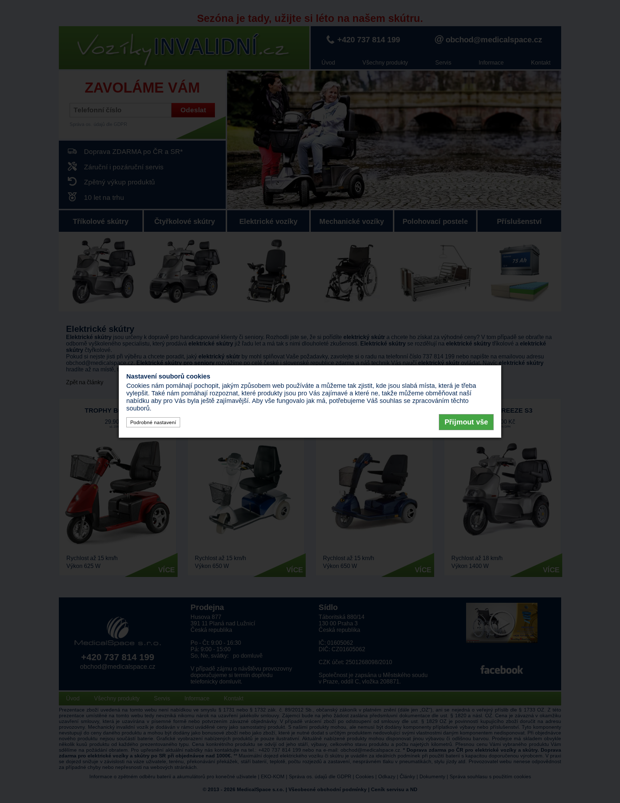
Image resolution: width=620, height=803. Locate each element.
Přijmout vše (466, 422)
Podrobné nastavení (153, 422)
